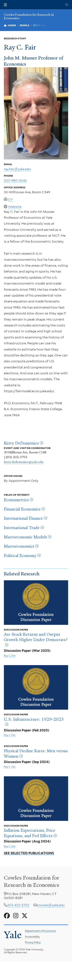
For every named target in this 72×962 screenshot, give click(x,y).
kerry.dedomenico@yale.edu (23, 462)
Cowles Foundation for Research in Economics (29, 16)
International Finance (23, 518)
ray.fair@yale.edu (17, 169)
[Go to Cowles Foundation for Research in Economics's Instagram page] (15, 915)
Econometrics (16, 500)
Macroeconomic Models (25, 537)
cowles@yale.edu (51, 905)
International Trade (22, 527)
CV (10, 199)
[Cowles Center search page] (67, 5)
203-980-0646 (15, 180)
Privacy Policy (33, 942)
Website (14, 207)
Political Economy (20, 555)
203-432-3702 (18, 905)
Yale (13, 935)
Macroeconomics (19, 546)
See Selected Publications (29, 853)
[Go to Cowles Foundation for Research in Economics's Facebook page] (7, 915)
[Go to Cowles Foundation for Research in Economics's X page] (25, 915)
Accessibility (32, 936)
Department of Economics (40, 930)
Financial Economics (22, 509)
